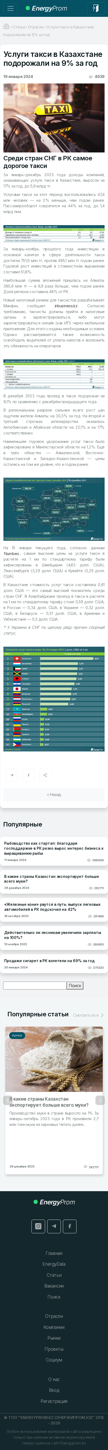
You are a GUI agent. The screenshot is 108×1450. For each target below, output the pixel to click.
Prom (49, 8)
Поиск (75, 985)
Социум (54, 1360)
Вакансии (54, 1286)
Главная (54, 1253)
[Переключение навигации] (10, 8)
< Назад (54, 794)
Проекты (54, 1349)
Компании (54, 1327)
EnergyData (54, 1264)
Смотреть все (86, 1015)
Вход (54, 1390)
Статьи (54, 1275)
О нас (54, 1379)
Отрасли (54, 1316)
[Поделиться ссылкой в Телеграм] (11, 775)
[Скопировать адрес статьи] (45, 775)
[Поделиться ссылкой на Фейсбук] (28, 775)
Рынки (17, 1035)
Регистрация (54, 1401)
